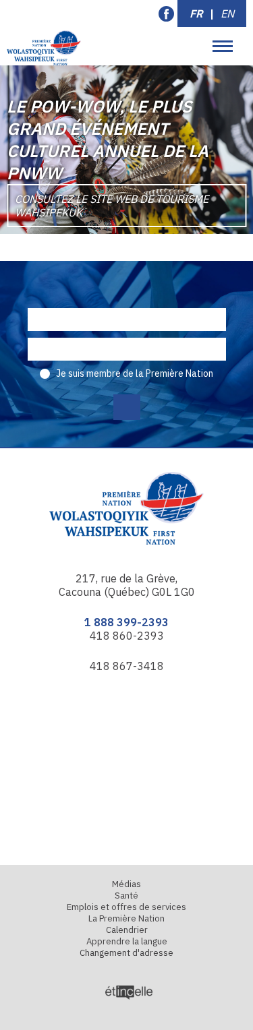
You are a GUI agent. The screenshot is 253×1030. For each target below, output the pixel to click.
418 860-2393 (127, 635)
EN (227, 13)
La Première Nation (126, 918)
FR (196, 13)
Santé (126, 895)
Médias (126, 884)
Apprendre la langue (126, 941)
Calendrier (127, 930)
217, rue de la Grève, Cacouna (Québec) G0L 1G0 (127, 585)
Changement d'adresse (126, 953)
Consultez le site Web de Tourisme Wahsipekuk (111, 205)
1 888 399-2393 (126, 622)
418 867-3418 (127, 666)
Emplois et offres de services (126, 907)
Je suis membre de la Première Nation (134, 373)
